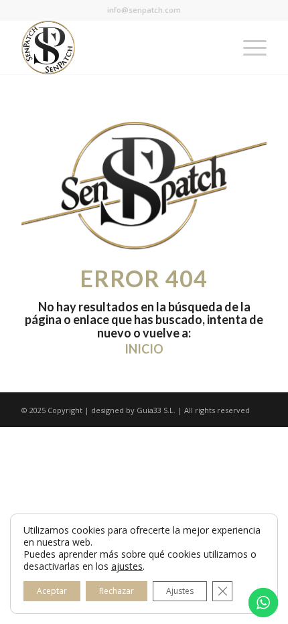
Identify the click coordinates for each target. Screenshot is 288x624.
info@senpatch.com (144, 10)
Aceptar (52, 591)
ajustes (127, 566)
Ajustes (180, 591)
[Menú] (248, 47)
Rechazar (116, 591)
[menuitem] (248, 47)
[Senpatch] (119, 47)
